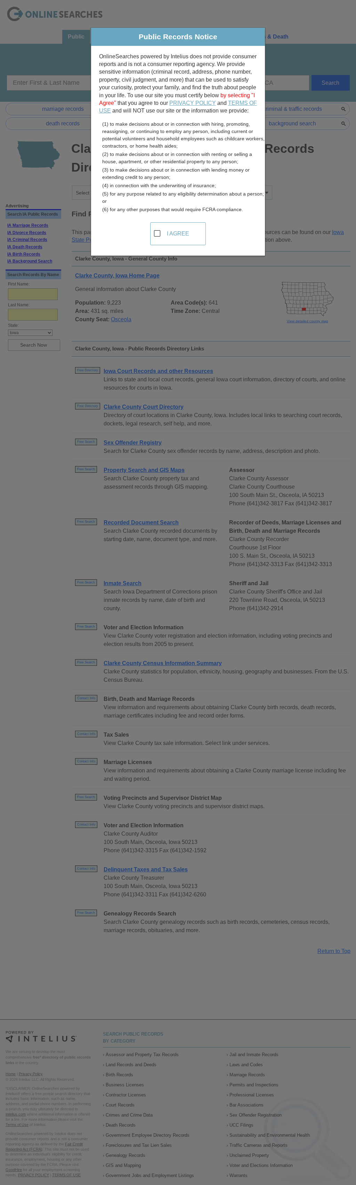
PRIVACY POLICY (192, 103)
